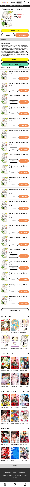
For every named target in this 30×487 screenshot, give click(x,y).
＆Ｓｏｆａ (21, 17)
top (2, 5)
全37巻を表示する (15, 310)
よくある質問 (8, 472)
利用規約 (15, 472)
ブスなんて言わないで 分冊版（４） (18, 107)
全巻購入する (15, 59)
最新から (27, 67)
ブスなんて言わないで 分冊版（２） (18, 83)
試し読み (8, 35)
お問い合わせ (18, 475)
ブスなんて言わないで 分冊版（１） (18, 71)
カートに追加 (22, 35)
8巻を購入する (15, 30)
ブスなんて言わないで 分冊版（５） (18, 119)
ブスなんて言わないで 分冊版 (16, 5)
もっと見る (26, 316)
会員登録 (19, 2)
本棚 (25, 485)
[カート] (28, 2)
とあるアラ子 (21, 14)
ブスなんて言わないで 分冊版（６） (18, 130)
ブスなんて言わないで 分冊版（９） (18, 166)
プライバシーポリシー (8, 475)
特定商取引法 (22, 472)
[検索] (25, 2)
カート (15, 485)
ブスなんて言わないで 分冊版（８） (18, 154)
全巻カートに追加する (15, 64)
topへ (15, 466)
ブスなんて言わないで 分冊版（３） (18, 95)
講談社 (19, 16)
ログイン (13, 2)
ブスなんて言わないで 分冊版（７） (18, 142)
